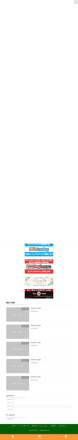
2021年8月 (10, 419)
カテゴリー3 (10, 406)
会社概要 (53, 425)
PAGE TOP (75, 431)
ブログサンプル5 (36, 308)
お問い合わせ (62, 425)
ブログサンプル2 (36, 359)
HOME (13, 425)
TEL (66, 438)
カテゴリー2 (10, 403)
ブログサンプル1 (36, 377)
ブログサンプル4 (36, 325)
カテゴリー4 (10, 409)
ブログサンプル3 (36, 342)
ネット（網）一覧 (23, 425)
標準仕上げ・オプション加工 (39, 425)
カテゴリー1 (10, 399)
